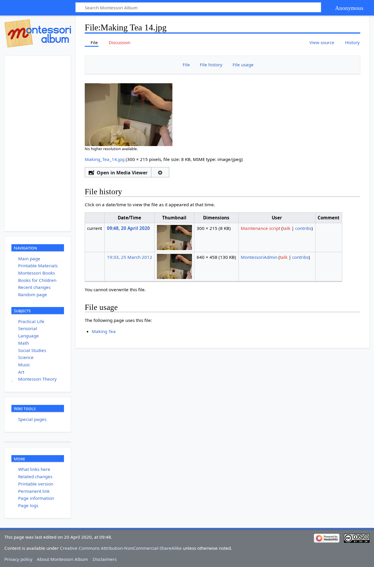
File (186, 64)
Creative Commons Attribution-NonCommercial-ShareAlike (121, 548)
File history (211, 64)
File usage (243, 64)
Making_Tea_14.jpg (104, 159)
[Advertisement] (48, 143)
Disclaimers (105, 559)
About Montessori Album (62, 559)
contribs (303, 228)
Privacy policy (18, 559)
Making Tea (104, 331)
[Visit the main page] (37, 33)
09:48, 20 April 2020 (128, 228)
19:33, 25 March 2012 (129, 257)
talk (286, 228)
